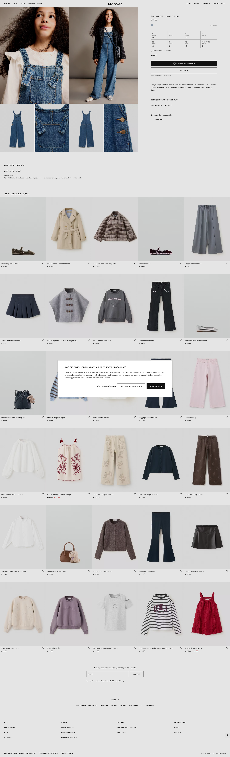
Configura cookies (106, 386)
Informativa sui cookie (101, 378)
